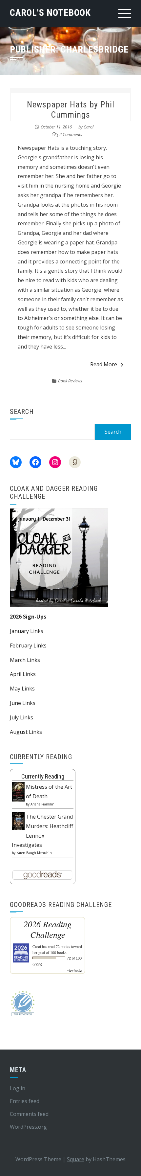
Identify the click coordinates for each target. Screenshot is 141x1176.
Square (75, 1159)
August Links (26, 731)
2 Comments (70, 134)
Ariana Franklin (42, 804)
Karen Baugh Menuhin (34, 852)
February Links (28, 645)
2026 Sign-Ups (28, 616)
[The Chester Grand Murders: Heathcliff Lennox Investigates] (18, 820)
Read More (103, 364)
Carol (88, 127)
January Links (26, 631)
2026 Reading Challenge (47, 929)
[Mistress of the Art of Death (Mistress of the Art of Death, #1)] (18, 791)
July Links (21, 717)
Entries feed (24, 1101)
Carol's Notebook (50, 12)
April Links (23, 674)
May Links (22, 688)
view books (74, 970)
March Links (25, 660)
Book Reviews (70, 381)
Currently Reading (42, 776)
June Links (22, 703)
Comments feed (29, 1114)
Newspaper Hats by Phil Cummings (70, 110)
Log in (17, 1088)
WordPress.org (28, 1126)
